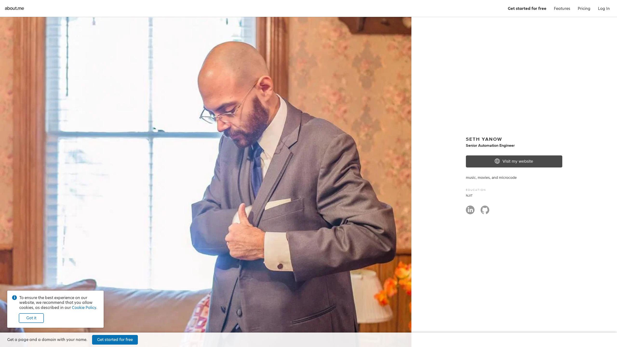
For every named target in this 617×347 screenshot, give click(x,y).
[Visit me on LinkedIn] (470, 212)
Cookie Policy (84, 307)
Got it (31, 318)
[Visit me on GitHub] (485, 212)
